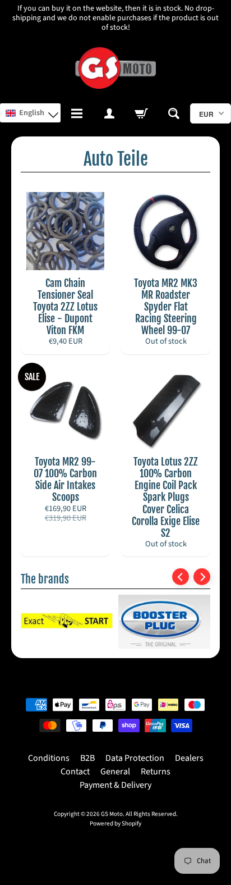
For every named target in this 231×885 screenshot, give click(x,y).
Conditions (49, 758)
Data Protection (134, 758)
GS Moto (112, 814)
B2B (87, 758)
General (115, 771)
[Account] (109, 113)
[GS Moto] (115, 68)
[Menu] (77, 113)
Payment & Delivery (115, 785)
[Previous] (180, 576)
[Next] (201, 576)
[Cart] (141, 113)
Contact (75, 771)
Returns (155, 771)
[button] (30, 112)
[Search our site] (174, 113)
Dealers (189, 758)
